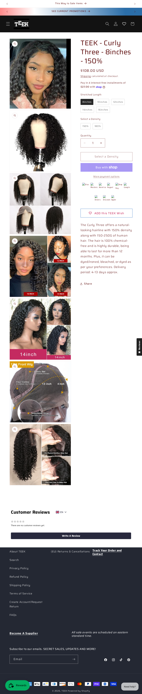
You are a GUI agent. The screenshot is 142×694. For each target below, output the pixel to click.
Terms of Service (21, 593)
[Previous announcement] (7, 4)
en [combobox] (61, 512)
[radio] (87, 102)
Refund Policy (19, 577)
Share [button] (88, 284)
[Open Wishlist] (124, 24)
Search (14, 560)
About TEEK (17, 551)
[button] (8, 24)
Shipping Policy (20, 585)
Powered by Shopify (79, 690)
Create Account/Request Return (26, 604)
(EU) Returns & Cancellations (70, 551)
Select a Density (90, 119)
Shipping (86, 76)
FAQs (13, 615)
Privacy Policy (19, 568)
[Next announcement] (135, 4)
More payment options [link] (106, 176)
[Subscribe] (74, 659)
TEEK (64, 690)
